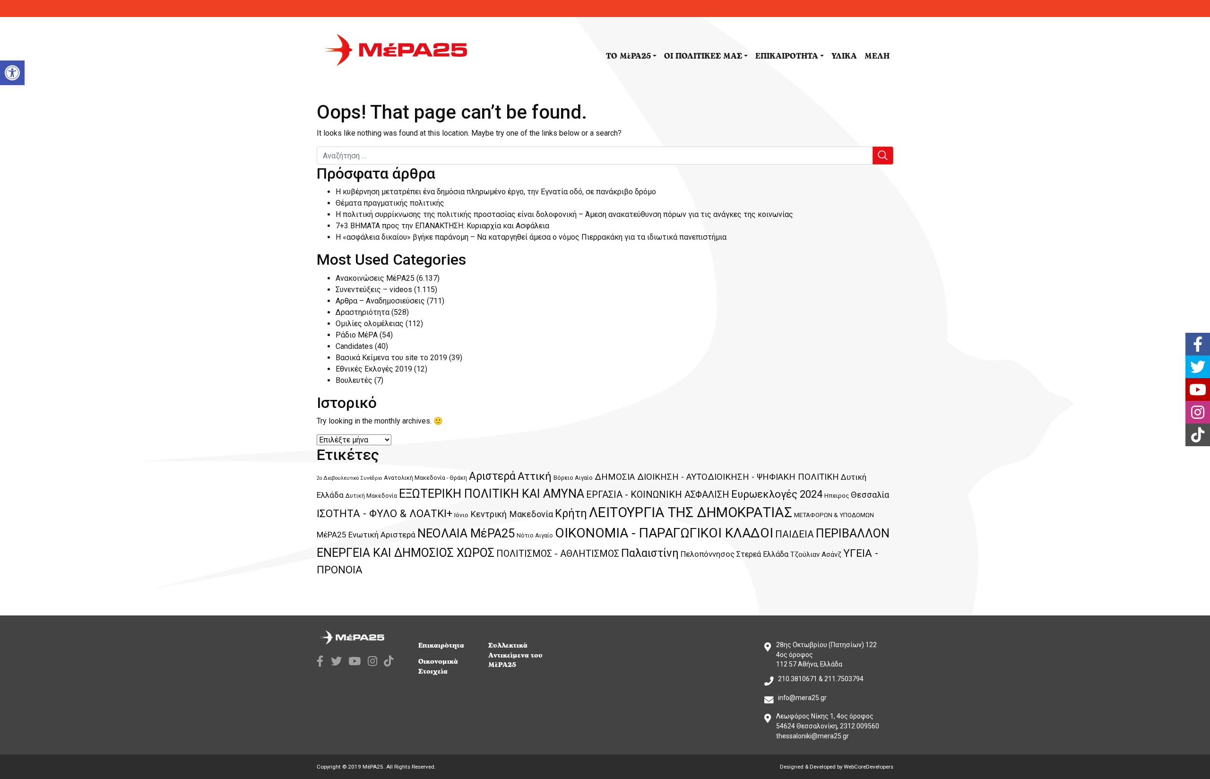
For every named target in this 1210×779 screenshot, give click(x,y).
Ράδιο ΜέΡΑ (357, 334)
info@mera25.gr (802, 697)
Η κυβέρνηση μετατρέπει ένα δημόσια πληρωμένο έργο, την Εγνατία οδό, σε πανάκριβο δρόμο (496, 191)
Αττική (535, 476)
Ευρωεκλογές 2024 (776, 494)
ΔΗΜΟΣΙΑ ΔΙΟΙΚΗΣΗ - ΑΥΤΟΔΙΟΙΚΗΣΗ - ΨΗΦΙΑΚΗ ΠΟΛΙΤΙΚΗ (717, 477)
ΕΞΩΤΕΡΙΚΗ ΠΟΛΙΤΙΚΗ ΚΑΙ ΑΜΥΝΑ (491, 493)
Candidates (354, 346)
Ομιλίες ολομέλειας (370, 323)
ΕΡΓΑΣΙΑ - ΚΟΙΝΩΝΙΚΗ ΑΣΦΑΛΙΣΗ (657, 494)
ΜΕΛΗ (877, 56)
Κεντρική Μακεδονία (511, 514)
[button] (12, 73)
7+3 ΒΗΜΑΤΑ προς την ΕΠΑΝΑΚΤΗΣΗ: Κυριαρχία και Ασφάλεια (442, 225)
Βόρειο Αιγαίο (573, 477)
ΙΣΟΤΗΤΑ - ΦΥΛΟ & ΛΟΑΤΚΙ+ (384, 513)
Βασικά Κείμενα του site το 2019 (391, 357)
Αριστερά (492, 476)
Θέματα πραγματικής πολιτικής (390, 203)
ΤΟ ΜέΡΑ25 (628, 56)
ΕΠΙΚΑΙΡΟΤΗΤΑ (786, 56)
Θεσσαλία (870, 495)
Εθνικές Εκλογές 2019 (374, 368)
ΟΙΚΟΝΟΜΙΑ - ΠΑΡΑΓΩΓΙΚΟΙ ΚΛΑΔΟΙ (664, 533)
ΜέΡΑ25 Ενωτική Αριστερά (366, 534)
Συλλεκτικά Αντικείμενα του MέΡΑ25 (515, 655)
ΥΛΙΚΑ (844, 56)
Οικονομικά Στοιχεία (438, 666)
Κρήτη (571, 513)
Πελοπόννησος (708, 554)
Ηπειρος (836, 495)
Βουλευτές (354, 380)
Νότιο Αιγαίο (535, 535)
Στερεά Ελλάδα (762, 554)
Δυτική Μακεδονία (371, 496)
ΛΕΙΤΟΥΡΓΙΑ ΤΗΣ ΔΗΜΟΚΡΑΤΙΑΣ (690, 512)
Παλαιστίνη (650, 553)
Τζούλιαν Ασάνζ (815, 554)
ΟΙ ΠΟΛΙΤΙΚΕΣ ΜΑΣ (703, 56)
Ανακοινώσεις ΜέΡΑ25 (375, 278)
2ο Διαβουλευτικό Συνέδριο (349, 478)
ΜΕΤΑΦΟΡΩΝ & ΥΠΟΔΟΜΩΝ (834, 515)
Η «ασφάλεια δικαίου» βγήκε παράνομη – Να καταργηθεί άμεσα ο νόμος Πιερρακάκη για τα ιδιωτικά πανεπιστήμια (531, 237)
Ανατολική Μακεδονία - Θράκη (425, 477)
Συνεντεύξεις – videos (374, 289)
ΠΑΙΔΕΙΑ (794, 534)
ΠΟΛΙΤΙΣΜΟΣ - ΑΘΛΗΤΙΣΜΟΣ (557, 553)
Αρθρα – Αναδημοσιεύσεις (380, 300)
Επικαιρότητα (441, 645)
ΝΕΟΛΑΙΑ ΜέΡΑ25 (466, 533)
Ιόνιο (461, 515)
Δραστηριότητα (362, 312)
